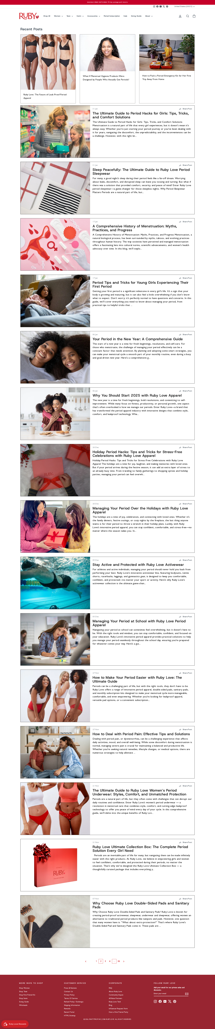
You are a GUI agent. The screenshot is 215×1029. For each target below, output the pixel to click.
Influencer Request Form (118, 1009)
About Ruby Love (115, 992)
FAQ (110, 988)
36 (119, 961)
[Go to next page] (126, 961)
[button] (185, 109)
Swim (79, 16)
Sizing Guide (136, 16)
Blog (110, 1005)
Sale (125, 16)
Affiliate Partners (115, 998)
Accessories (92, 16)
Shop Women (24, 988)
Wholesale (23, 1005)
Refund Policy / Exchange (73, 1002)
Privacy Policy (69, 995)
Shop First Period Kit (27, 995)
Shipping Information (72, 1005)
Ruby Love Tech (115, 1002)
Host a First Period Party (118, 1012)
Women (57, 16)
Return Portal (69, 1012)
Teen (69, 16)
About (148, 16)
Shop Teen (23, 992)
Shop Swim (23, 998)
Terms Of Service (71, 998)
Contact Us (68, 992)
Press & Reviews (70, 988)
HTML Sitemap (70, 1016)
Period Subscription (112, 16)
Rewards (67, 1009)
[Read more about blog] (55, 132)
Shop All (46, 16)
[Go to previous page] (88, 961)
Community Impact (116, 995)
